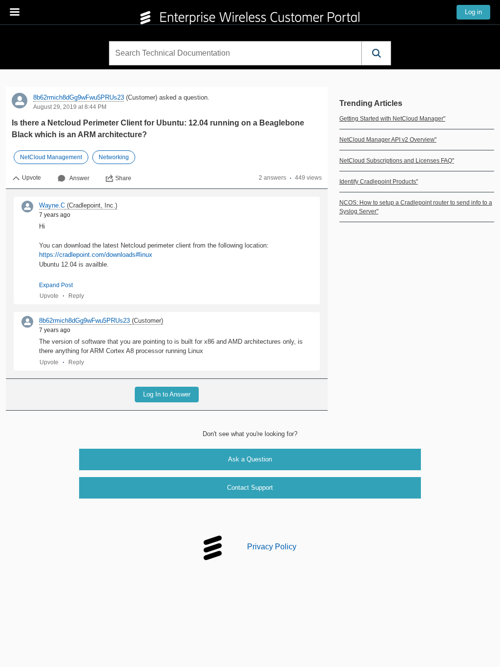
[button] (376, 53)
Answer (79, 178)
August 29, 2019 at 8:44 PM (69, 107)
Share (123, 178)
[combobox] (235, 53)
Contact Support (250, 487)
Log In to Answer (166, 394)
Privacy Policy (271, 547)
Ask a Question (250, 459)
